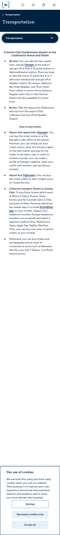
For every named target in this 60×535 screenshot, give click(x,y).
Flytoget (30, 65)
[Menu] (54, 5)
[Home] (5, 5)
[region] (30, 500)
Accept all (30, 525)
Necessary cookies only (30, 514)
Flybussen (29, 175)
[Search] (22, 5)
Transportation (12, 14)
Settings (30, 504)
